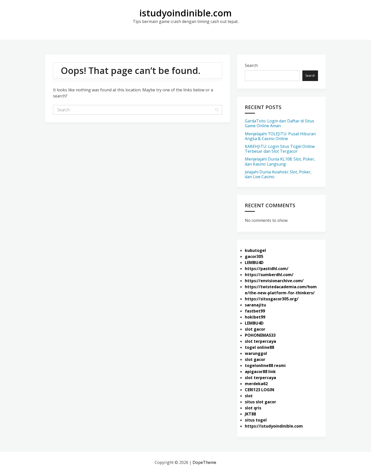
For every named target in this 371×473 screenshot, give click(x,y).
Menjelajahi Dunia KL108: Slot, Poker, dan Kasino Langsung (280, 161)
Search (251, 65)
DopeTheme (204, 462)
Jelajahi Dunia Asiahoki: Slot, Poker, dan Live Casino (278, 174)
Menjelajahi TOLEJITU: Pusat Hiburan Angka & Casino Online (280, 136)
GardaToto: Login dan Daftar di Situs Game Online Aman (279, 123)
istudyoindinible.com (185, 13)
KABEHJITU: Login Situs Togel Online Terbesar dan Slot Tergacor (280, 149)
